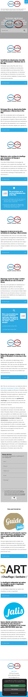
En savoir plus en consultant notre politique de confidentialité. (14, 494)
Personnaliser (14, 693)
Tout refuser (14, 689)
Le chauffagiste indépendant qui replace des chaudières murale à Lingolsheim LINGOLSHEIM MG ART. (13, 584)
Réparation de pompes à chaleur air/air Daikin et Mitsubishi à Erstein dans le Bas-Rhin (14, 356)
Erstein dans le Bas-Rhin (10, 329)
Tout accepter (14, 685)
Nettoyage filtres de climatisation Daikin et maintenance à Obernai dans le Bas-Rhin (13, 111)
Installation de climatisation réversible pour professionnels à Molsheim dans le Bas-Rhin (13, 61)
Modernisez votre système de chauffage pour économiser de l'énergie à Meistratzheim (13, 158)
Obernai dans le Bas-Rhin (10, 326)
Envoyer (14, 499)
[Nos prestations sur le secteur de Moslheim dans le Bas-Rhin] (5, 193)
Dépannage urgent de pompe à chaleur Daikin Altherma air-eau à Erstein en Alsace (13, 280)
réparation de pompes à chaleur (10, 388)
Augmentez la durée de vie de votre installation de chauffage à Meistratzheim (14, 232)
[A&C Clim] (14, 4)
